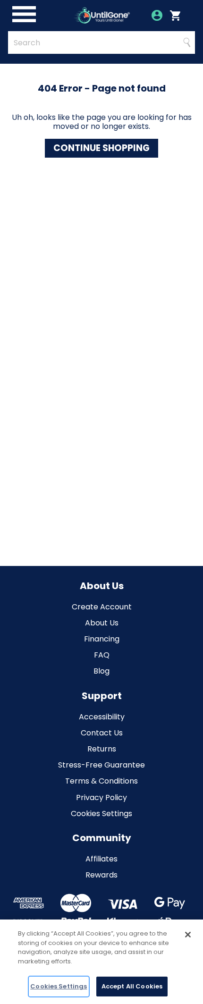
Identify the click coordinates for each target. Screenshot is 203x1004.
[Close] (188, 934)
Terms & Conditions (101, 781)
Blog (101, 671)
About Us (101, 622)
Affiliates (101, 858)
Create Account (102, 606)
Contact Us (102, 732)
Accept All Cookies (132, 986)
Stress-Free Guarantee (101, 764)
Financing (101, 638)
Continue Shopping (101, 148)
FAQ (102, 655)
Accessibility (102, 716)
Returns (101, 748)
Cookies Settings (101, 813)
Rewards (101, 874)
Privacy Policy (101, 797)
